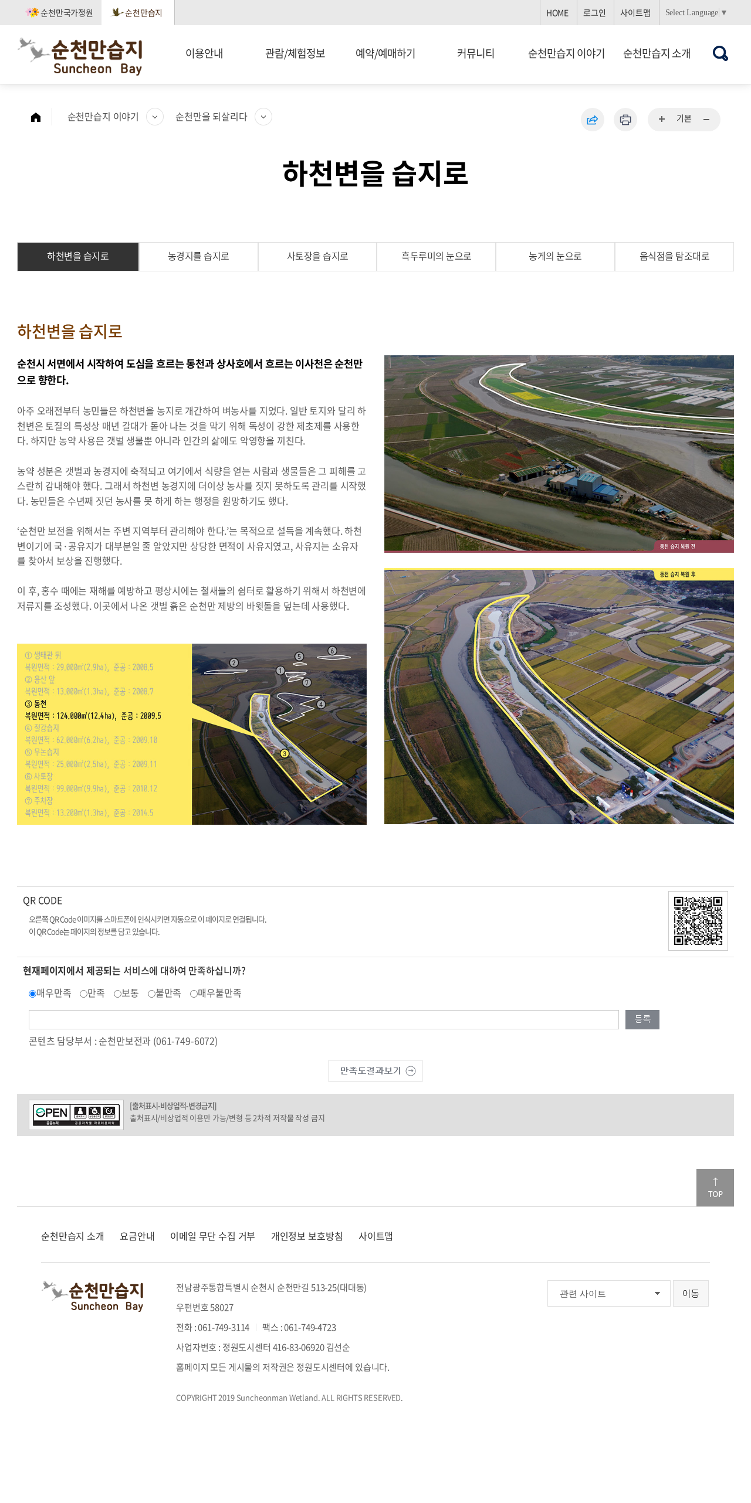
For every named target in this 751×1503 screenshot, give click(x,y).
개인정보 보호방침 (307, 1236)
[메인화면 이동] (41, 116)
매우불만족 (219, 992)
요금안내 (137, 1236)
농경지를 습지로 (198, 256)
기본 (684, 118)
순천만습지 (144, 12)
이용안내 (204, 53)
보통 (130, 992)
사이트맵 (635, 12)
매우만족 (53, 992)
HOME (557, 12)
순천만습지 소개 (657, 53)
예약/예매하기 (385, 53)
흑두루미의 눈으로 (436, 256)
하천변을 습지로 (78, 256)
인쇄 (625, 119)
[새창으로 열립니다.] (375, 1069)
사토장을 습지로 (318, 256)
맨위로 (715, 1187)
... (662, 119)
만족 (96, 992)
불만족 (168, 992)
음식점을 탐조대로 (675, 256)
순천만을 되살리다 (211, 116)
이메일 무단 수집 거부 (212, 1236)
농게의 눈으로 (555, 256)
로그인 (594, 12)
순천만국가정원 (66, 12)
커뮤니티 (476, 53)
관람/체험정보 (295, 53)
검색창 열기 (721, 53)
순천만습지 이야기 (566, 53)
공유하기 (592, 119)
